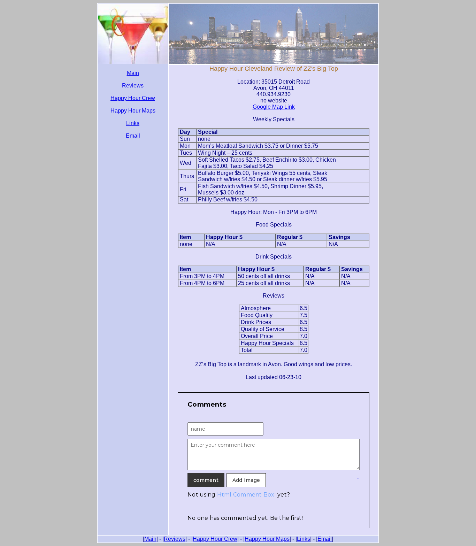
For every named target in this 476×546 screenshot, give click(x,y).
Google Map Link (274, 107)
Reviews (133, 86)
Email (133, 136)
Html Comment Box (246, 494)
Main (133, 73)
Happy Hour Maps (132, 111)
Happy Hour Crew (132, 98)
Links (132, 123)
